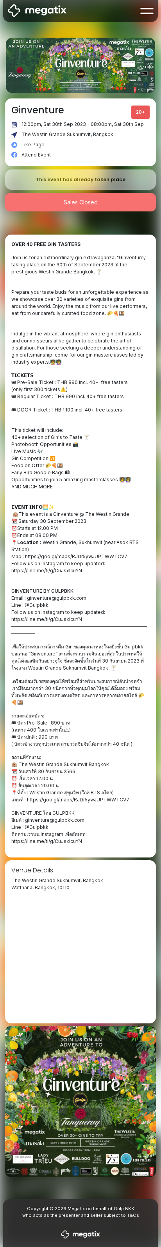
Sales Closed (81, 202)
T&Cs (133, 1215)
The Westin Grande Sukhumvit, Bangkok (67, 134)
